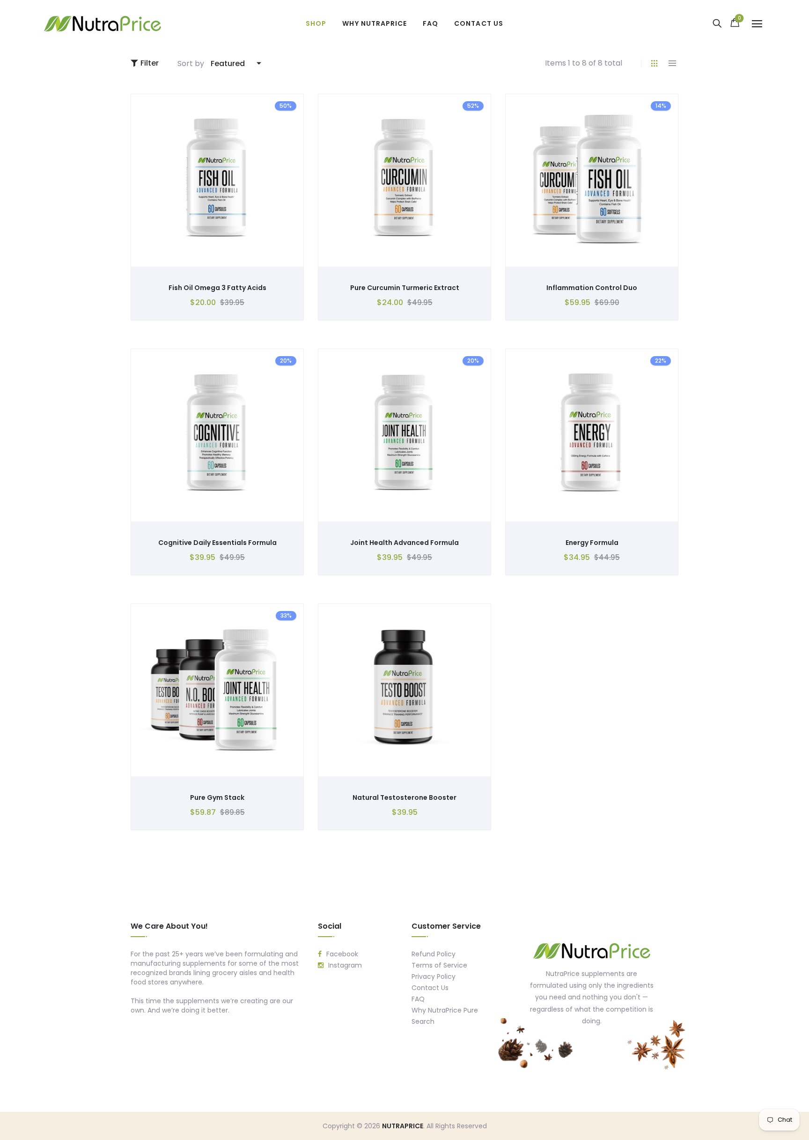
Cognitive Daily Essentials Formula (217, 542)
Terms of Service (439, 965)
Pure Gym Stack (217, 797)
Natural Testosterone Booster (404, 797)
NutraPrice (402, 1126)
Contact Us (430, 987)
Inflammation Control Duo (591, 287)
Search (423, 1021)
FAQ (418, 999)
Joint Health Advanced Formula (404, 542)
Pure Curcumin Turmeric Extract (404, 287)
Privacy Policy (434, 976)
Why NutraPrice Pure (445, 1010)
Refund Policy (434, 954)
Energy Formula (592, 542)
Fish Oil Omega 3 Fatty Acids (217, 287)
